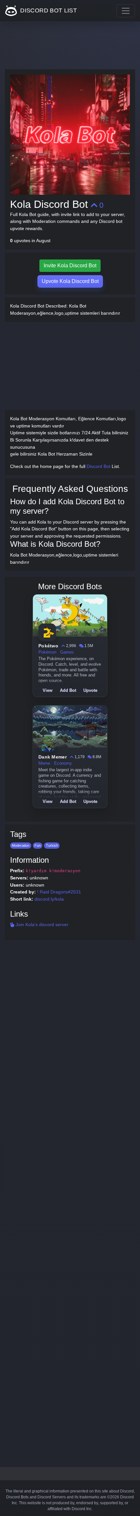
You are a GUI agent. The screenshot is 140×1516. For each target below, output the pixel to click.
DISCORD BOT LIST (48, 10)
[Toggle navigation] (126, 10)
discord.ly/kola (49, 899)
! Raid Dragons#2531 (59, 891)
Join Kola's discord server (41, 924)
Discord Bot (98, 466)
